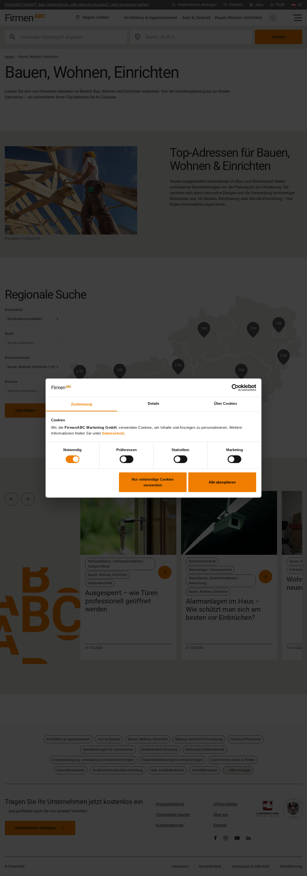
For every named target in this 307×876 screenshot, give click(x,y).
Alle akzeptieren (222, 482)
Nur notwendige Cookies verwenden (153, 482)
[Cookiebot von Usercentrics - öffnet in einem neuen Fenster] (235, 387)
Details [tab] (153, 403)
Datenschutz (113, 433)
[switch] (126, 459)
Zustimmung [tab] (81, 404)
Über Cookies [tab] (225, 403)
